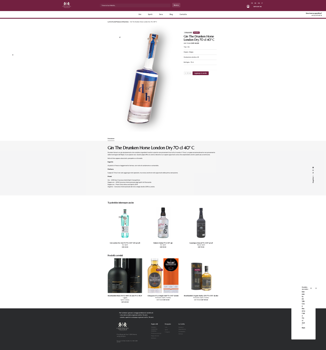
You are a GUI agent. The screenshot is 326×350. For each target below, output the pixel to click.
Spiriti (126, 245)
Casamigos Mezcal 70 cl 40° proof (201, 243)
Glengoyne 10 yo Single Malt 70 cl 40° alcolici (162, 296)
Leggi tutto (125, 249)
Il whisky (127, 300)
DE (255, 3)
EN (259, 3)
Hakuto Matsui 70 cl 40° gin (163, 243)
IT (262, 3)
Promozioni (158, 297)
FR (252, 3)
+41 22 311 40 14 (316, 15)
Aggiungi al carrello (163, 249)
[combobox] (135, 5)
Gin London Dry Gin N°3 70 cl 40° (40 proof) (125, 243)
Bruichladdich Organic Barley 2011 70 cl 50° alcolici (201, 296)
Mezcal (199, 245)
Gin (287, 338)
